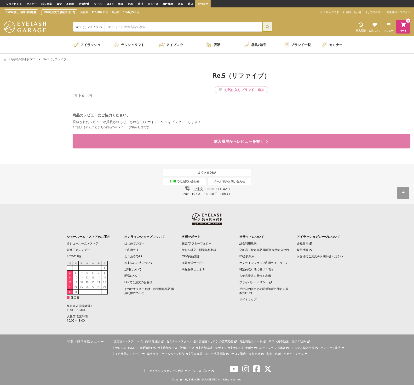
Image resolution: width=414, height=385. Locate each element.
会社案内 (302, 243)
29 (104, 287)
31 (75, 292)
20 (93, 282)
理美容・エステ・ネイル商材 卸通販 (137, 341)
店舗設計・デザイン (214, 348)
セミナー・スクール (179, 341)
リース (98, 4)
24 (75, 287)
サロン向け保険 (243, 348)
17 (75, 282)
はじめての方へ (134, 243)
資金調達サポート (250, 341)
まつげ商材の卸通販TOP (19, 59)
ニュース (153, 4)
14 (98, 277)
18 (81, 282)
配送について (133, 276)
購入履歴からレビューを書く (239, 141)
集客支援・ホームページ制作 (165, 354)
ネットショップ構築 (272, 348)
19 (87, 282)
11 (81, 277)
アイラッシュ (90, 44)
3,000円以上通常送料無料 (21, 12)
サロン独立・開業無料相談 (199, 250)
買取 (180, 4)
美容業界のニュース (128, 354)
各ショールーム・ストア (82, 243)
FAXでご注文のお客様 (138, 282)
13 (93, 277)
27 (93, 287)
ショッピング (14, 4)
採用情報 (302, 250)
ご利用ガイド (133, 250)
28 (98, 287)
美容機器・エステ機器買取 (208, 354)
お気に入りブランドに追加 (243, 89)
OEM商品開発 (191, 256)
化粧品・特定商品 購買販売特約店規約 (264, 250)
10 (75, 277)
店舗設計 (84, 4)
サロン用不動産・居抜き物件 (287, 341)
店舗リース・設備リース (179, 348)
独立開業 (46, 4)
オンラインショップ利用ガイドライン (263, 263)
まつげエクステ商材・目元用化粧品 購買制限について (149, 291)
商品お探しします (193, 269)
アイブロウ (174, 44)
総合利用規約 (248, 243)
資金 (59, 4)
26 (87, 287)
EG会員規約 (246, 256)
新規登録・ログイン (398, 12)
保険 (120, 4)
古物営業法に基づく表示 (255, 276)
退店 (190, 4)
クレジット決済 (331, 348)
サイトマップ (248, 299)
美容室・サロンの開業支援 (216, 341)
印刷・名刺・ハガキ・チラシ (285, 354)
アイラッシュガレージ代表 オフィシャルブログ (179, 371)
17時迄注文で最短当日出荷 (59, 12)
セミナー (31, 4)
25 (81, 287)
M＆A (110, 4)
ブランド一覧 (301, 44)
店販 (216, 44)
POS (130, 4)
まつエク (203, 4)
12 (87, 277)
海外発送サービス (193, 263)
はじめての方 (372, 12)
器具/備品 (258, 44)
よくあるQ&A (207, 172)
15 (104, 277)
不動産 (70, 4)
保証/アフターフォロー (197, 243)
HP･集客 (168, 4)
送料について (133, 269)
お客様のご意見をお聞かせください (320, 256)
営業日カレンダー (78, 250)
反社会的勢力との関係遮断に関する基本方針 (263, 291)
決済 (140, 4)
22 (104, 282)
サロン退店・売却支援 (245, 354)
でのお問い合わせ (185, 181)
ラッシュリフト (132, 44)
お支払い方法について (138, 263)
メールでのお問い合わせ (229, 181)
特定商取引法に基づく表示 (256, 269)
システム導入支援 (302, 348)
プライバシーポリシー (253, 282)
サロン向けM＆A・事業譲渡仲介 (136, 348)
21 (98, 282)
